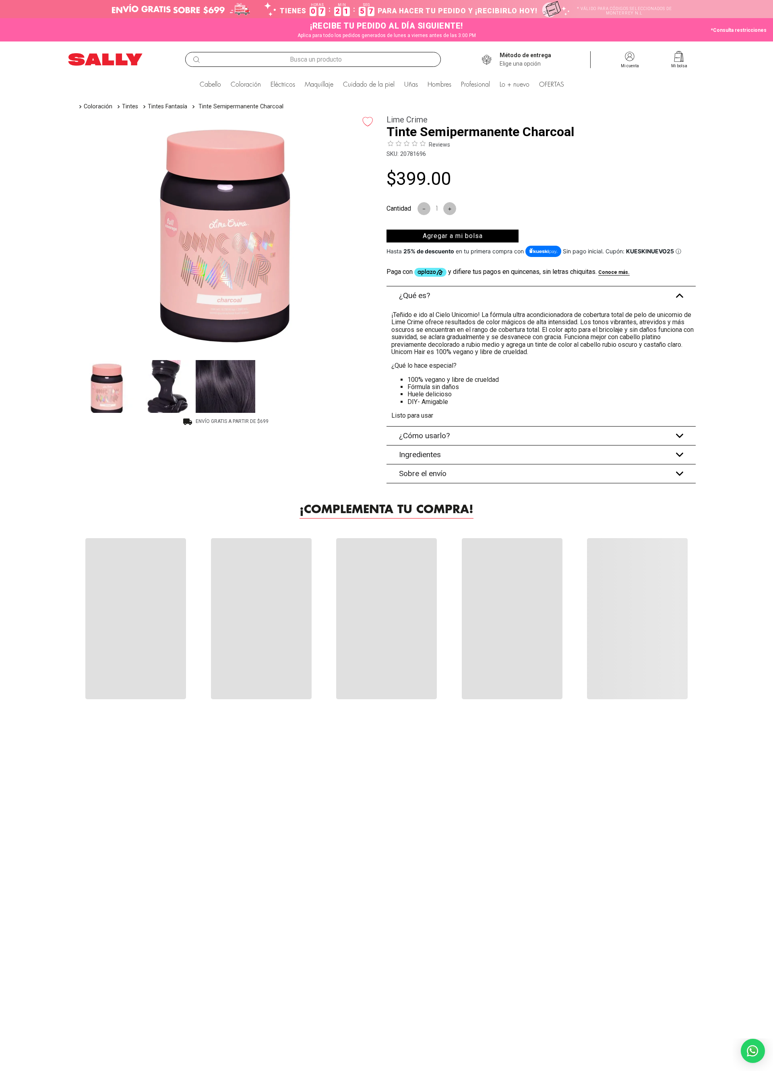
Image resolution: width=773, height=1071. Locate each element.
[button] (525, 59)
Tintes (130, 106)
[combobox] (313, 59)
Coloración (98, 106)
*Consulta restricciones (739, 30)
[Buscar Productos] (196, 59)
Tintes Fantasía (167, 106)
